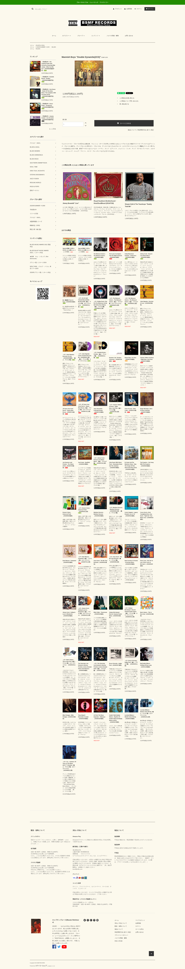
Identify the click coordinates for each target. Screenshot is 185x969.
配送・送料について (121, 926)
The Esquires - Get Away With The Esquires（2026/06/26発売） (147, 464)
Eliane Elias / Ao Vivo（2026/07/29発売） (130, 358)
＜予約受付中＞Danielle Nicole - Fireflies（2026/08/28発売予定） (47, 78)
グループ (80, 35)
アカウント (118, 9)
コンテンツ (94, 35)
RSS (116, 941)
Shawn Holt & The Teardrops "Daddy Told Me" (138, 205)
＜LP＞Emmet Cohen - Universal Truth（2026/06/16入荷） (84, 509)
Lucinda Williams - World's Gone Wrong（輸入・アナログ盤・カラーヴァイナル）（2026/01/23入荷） (147, 713)
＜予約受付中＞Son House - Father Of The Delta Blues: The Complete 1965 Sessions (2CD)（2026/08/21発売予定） (48, 93)
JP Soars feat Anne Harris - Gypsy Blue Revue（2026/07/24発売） (68, 411)
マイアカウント (140, 920)
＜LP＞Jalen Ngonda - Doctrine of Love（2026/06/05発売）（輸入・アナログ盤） (69, 357)
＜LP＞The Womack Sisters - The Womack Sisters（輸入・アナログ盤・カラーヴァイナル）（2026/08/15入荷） (115, 302)
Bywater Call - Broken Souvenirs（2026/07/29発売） (115, 359)
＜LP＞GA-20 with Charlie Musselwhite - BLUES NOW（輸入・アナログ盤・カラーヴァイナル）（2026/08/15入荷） (84, 303)
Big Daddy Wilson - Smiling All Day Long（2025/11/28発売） (145, 665)
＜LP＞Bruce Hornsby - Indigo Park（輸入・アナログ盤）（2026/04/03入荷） (131, 663)
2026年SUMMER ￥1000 (43, 47)
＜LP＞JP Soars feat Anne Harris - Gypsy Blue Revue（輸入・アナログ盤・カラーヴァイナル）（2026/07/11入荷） (84, 408)
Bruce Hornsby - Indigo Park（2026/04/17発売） (115, 664)
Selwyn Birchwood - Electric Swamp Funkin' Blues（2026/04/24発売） (115, 615)
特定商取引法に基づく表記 (145, 130)
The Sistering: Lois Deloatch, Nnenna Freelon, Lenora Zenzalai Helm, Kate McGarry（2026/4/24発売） (85, 667)
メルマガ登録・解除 (113, 35)
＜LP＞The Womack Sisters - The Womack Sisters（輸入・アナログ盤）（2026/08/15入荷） (131, 301)
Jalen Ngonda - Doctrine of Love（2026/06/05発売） (146, 303)
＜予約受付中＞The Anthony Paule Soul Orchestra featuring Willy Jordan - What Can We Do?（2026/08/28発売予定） (48, 66)
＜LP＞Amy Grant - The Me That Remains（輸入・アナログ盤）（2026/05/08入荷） (115, 559)
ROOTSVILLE (59, 938)
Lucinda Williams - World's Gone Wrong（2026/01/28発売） (130, 717)
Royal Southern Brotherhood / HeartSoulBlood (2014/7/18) (105, 202)
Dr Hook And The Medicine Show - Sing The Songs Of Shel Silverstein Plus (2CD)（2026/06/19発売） (131, 466)
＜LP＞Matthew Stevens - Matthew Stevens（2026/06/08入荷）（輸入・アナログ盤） (115, 510)
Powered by (32, 965)
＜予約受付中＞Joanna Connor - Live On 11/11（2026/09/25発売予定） (47, 118)
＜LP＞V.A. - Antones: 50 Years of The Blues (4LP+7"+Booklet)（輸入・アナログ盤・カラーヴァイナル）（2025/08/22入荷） (69, 766)
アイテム (151, 9)
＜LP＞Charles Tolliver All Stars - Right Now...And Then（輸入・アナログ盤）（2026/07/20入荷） (115, 408)
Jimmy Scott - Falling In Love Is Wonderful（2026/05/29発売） (69, 614)
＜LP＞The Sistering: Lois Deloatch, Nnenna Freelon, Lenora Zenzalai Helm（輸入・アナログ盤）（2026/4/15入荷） (100, 667)
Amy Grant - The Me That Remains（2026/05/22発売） (100, 562)
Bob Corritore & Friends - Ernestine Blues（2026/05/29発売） (131, 562)
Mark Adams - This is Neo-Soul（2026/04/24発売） (146, 614)
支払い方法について (121, 923)
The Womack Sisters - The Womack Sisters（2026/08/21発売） (100, 255)
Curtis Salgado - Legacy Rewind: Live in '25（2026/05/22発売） (131, 514)
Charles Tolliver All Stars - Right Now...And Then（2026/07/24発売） (147, 359)
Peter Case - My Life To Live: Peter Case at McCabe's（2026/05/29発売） (146, 563)
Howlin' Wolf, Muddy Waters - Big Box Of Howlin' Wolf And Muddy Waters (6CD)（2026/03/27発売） (115, 719)
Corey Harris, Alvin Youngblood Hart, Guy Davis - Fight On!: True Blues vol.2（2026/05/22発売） (146, 516)
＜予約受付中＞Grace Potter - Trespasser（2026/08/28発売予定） (47, 105)
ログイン (139, 9)
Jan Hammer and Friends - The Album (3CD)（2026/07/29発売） (68, 465)
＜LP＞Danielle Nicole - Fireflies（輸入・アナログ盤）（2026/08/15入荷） (100, 355)
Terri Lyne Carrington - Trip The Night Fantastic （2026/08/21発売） (115, 255)
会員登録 (129, 9)
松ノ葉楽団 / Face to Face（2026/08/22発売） (69, 301)
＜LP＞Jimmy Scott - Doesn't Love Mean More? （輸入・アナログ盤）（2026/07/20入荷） (100, 460)
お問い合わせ (129, 35)
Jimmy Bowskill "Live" (71, 203)
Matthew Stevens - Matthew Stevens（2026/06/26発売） (99, 514)
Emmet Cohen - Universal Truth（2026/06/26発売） (68, 514)
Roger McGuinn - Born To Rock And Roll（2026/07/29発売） (146, 410)
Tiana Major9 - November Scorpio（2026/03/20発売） (83, 717)
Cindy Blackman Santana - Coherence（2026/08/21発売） (130, 255)
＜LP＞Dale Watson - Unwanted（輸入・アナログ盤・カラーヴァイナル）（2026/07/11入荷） (85, 559)
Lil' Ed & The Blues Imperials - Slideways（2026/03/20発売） (99, 717)
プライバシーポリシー (121, 935)
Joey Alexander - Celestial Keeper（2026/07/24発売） (99, 410)
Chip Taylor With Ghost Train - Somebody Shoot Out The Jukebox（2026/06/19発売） (115, 465)
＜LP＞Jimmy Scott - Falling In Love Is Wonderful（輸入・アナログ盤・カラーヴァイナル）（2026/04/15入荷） (84, 612)
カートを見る (139, 929)
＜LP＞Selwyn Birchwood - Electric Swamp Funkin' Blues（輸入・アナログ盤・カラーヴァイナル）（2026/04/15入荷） (131, 612)
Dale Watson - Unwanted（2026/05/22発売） (69, 561)
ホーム (54, 35)
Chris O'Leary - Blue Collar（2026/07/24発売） (130, 410)
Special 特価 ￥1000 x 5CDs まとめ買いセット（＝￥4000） (84, 250)
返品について (132, 130)
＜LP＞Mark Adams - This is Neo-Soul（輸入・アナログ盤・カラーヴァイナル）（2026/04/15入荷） (69, 663)
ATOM (120, 941)
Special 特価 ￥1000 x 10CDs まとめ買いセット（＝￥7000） (69, 250)
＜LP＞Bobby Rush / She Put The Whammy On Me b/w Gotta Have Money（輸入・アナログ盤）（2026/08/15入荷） (100, 305)
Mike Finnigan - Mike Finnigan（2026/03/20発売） (69, 717)
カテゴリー (65, 35)
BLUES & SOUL (40, 45)
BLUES (54, 47)
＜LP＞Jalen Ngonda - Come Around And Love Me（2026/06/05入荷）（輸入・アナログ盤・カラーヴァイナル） (84, 357)
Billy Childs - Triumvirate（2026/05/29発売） (100, 613)
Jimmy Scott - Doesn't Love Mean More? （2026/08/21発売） (146, 255)
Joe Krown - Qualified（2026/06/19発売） (84, 463)
